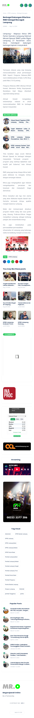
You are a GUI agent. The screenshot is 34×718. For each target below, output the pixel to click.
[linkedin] (20, 261)
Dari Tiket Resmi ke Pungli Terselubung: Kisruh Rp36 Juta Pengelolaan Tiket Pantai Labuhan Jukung (19, 636)
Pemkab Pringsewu (10, 580)
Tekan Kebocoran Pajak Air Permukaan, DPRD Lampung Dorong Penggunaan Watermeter (24, 303)
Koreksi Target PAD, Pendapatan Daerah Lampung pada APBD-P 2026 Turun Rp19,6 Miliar (24, 284)
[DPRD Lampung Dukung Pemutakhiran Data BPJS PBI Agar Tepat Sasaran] (6, 138)
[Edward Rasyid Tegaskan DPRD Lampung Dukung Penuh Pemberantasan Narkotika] (6, 121)
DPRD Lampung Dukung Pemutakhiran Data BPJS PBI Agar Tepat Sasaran (20, 138)
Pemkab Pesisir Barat (10, 575)
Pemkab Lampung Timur (11, 570)
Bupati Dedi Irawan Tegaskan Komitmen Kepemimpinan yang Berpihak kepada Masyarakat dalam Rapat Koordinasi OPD (20, 627)
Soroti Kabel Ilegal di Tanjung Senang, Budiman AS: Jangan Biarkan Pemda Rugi (9, 303)
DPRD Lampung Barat (10, 543)
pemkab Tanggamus (10, 593)
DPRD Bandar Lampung (21, 534)
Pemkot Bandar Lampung (11, 584)
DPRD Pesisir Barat (10, 552)
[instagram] (22, 707)
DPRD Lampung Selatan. (11, 547)
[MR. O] (5, 5)
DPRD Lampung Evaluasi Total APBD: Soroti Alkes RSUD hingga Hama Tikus (20, 146)
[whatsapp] (12, 261)
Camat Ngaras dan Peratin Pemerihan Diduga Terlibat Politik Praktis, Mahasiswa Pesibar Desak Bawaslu (19, 663)
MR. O (22, 703)
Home (4, 13)
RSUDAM (21, 589)
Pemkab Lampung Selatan (12, 561)
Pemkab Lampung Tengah (11, 566)
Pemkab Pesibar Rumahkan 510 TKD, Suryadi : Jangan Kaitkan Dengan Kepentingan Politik (19, 609)
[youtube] (25, 707)
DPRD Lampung (12, 13)
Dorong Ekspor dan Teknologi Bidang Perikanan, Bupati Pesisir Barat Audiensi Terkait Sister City (20, 618)
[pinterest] (16, 261)
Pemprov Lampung (10, 589)
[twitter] (8, 261)
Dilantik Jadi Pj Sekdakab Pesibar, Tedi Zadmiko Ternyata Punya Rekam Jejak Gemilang (20, 654)
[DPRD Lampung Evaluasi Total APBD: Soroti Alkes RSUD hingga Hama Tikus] (6, 146)
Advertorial (8, 534)
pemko (22, 593)
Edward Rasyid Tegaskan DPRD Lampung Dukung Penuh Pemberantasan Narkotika (20, 121)
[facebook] (4, 261)
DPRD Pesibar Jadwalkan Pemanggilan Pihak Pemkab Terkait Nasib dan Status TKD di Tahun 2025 (20, 645)
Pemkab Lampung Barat (11, 557)
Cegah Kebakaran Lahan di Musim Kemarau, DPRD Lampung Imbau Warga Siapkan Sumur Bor (20, 130)
